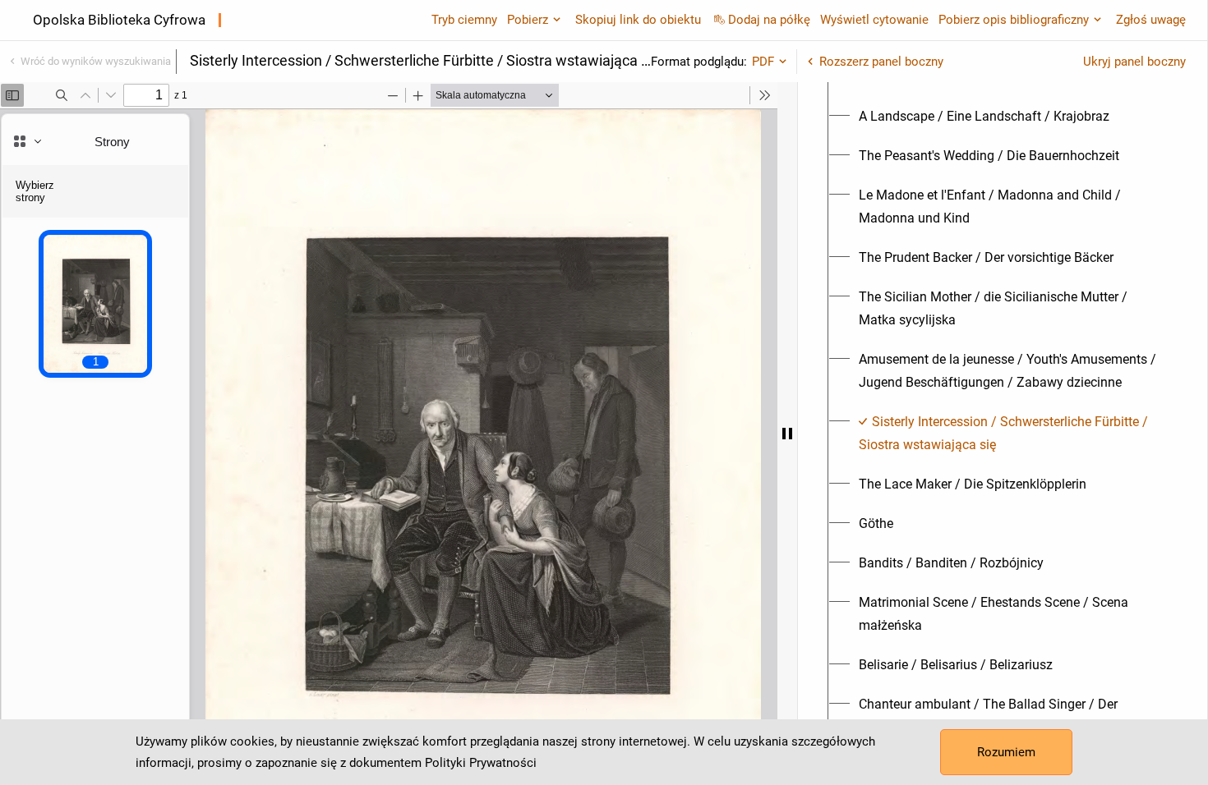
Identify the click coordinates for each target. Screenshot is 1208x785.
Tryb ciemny (464, 19)
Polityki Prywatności (481, 762)
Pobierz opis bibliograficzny (1013, 19)
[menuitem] (984, 116)
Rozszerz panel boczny (881, 61)
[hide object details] (787, 433)
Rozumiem (1006, 752)
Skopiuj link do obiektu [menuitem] (638, 19)
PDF (763, 61)
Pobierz (527, 19)
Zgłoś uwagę (1151, 19)
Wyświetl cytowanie (874, 19)
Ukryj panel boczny (1134, 61)
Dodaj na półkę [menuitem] (769, 19)
